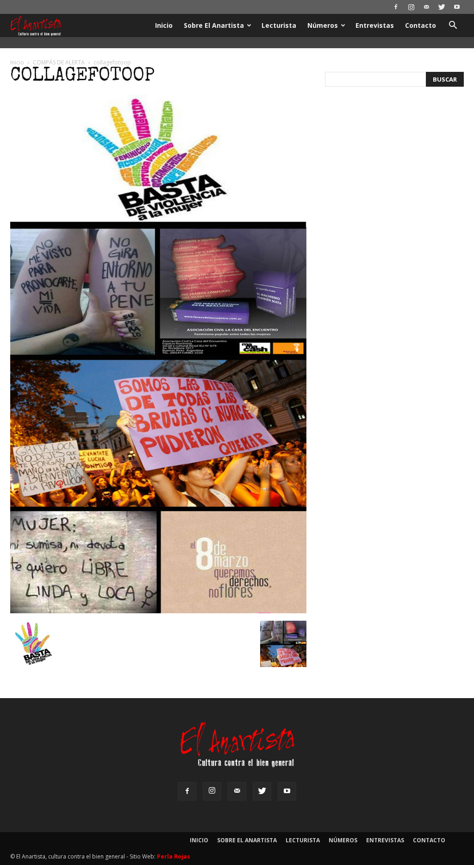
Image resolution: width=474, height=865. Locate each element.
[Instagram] (411, 7)
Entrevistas (375, 25)
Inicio (164, 25)
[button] (453, 26)
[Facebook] (396, 7)
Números (322, 25)
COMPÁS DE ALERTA (59, 62)
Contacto (420, 25)
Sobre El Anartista (214, 25)
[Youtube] (457, 7)
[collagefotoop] (158, 611)
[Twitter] (442, 7)
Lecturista (279, 25)
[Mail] (426, 7)
